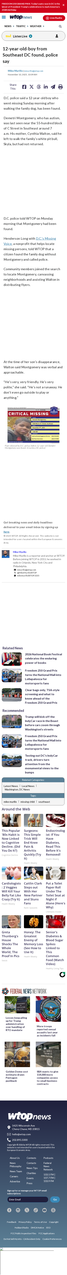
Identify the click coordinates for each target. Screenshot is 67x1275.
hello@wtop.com (21, 1134)
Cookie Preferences (52, 1239)
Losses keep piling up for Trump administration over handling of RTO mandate (16, 1024)
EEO (48, 1227)
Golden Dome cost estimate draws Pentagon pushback (17, 1076)
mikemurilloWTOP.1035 (28, 575)
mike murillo (10, 801)
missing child (28, 801)
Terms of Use (40, 1222)
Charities (31, 1173)
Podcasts (48, 1158)
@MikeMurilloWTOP (27, 572)
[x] (27, 1210)
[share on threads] (39, 86)
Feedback (11, 1222)
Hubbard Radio (22, 1227)
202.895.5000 (20, 1139)
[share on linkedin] (46, 86)
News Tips (32, 1168)
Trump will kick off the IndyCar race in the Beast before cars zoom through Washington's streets (42, 723)
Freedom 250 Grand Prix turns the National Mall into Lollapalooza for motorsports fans (43, 677)
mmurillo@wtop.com (33, 71)
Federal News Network (48, 1166)
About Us (15, 1158)
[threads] (53, 1210)
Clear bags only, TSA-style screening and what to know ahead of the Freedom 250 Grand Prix (42, 696)
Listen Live (20, 36)
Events (30, 1178)
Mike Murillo (15, 70)
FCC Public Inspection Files (23, 1233)
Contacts (31, 1163)
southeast (44, 801)
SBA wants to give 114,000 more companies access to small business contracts (47, 1077)
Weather (35, 26)
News (7, 26)
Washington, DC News (17, 789)
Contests (31, 1158)
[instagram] (18, 1210)
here (6, 531)
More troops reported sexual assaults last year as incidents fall (47, 1031)
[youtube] (44, 1210)
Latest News (11, 786)
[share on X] (31, 86)
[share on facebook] (24, 86)
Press (29, 1183)
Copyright (53, 1222)
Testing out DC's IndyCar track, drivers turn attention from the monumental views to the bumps (42, 764)
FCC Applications (47, 1233)
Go (55, 1199)
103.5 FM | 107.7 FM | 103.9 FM (49, 1178)
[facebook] (9, 1210)
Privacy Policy (25, 1222)
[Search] (60, 26)
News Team (16, 1171)
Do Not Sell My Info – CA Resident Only (22, 1239)
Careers (14, 1176)
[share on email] (53, 86)
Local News (28, 786)
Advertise (15, 1181)
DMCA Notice (37, 1227)
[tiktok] (36, 1210)
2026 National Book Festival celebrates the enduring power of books (43, 658)
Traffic (21, 26)
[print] (60, 86)
